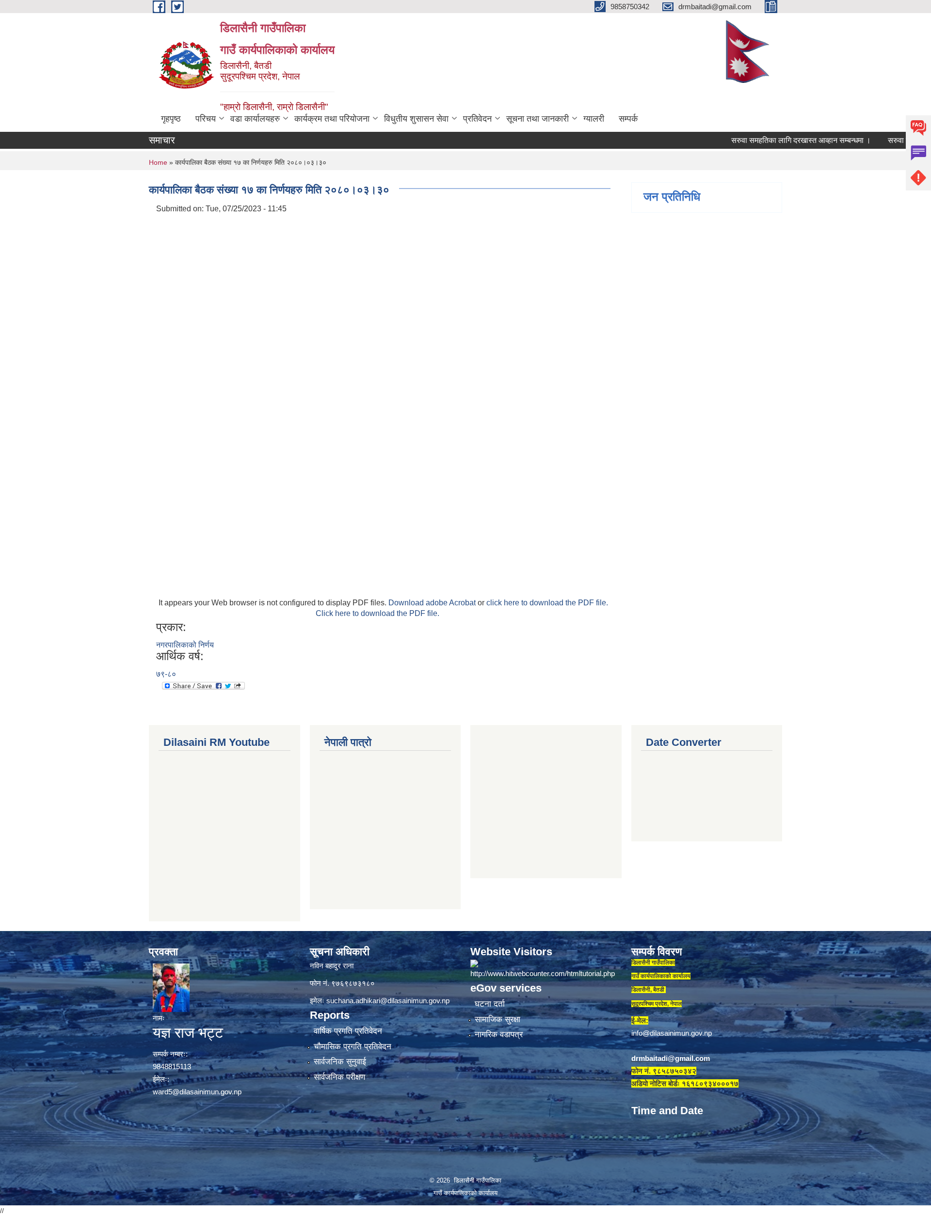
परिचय (205, 119)
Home (158, 162)
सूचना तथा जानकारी (537, 119)
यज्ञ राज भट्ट (188, 1033)
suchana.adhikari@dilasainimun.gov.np (387, 1000)
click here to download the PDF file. (547, 603)
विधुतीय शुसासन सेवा (416, 119)
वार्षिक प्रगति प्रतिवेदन (348, 1031)
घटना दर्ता (490, 1004)
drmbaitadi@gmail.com (670, 1058)
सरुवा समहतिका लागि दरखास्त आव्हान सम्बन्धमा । (772, 140)
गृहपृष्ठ (171, 119)
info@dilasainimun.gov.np (671, 1033)
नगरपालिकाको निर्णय (185, 645)
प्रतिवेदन (477, 119)
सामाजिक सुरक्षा (497, 1019)
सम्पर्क (628, 119)
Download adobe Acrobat (433, 603)
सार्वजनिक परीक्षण (339, 1077)
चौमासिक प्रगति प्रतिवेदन (352, 1046)
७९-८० (166, 674)
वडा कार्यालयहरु (255, 119)
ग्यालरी (593, 119)
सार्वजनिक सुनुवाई (340, 1061)
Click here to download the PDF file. (377, 613)
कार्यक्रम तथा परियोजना (331, 119)
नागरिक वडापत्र (499, 1034)
